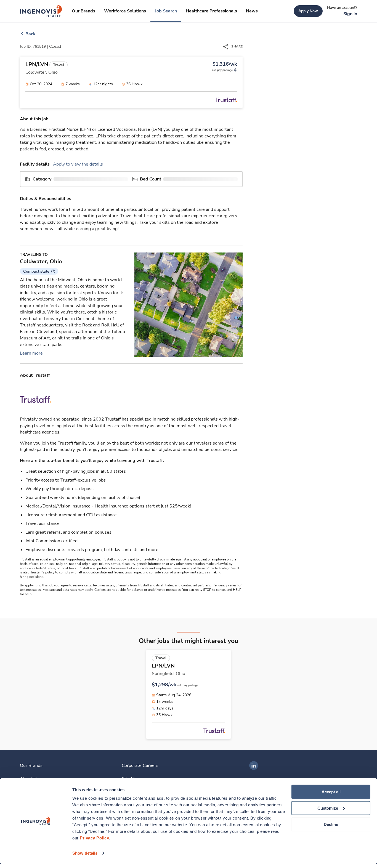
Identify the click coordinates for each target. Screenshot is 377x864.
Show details (84, 853)
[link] (41, 11)
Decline (331, 824)
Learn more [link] (31, 353)
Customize (327, 808)
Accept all (331, 791)
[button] (39, 271)
